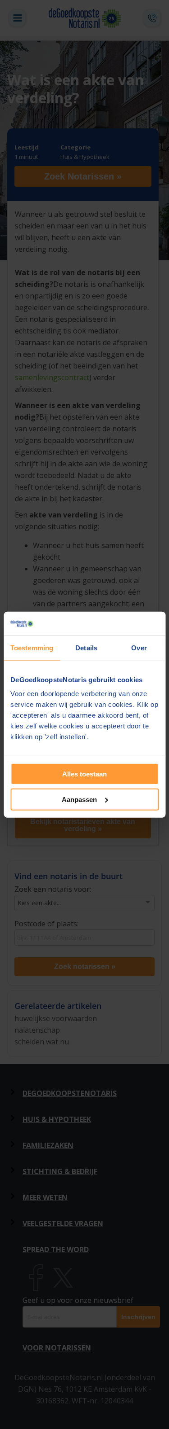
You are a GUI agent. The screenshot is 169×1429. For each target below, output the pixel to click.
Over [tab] (138, 647)
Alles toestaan (84, 774)
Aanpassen (79, 799)
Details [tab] (86, 647)
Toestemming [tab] (31, 647)
